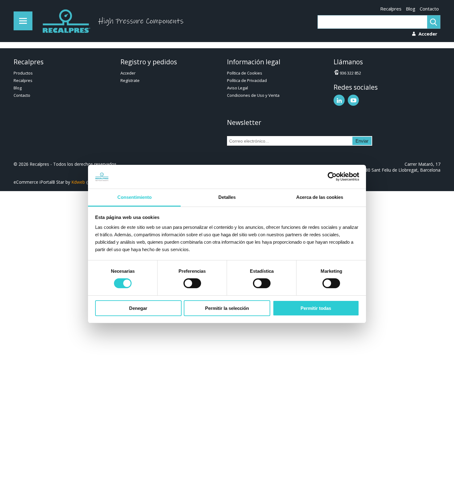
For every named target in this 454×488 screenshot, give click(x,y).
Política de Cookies (244, 73)
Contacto (429, 9)
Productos (23, 73)
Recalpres (390, 9)
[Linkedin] (339, 100)
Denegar (138, 308)
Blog (410, 9)
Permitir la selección (227, 308)
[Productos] (23, 20)
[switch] (192, 283)
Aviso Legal (237, 88)
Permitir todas (316, 308)
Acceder (128, 73)
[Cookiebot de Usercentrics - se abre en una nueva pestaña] (332, 176)
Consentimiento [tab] (134, 197)
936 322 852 (350, 73)
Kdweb (78, 182)
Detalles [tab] (227, 197)
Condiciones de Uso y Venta (253, 95)
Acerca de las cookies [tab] (319, 197)
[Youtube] (353, 100)
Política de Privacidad (247, 80)
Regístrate (130, 80)
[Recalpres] (65, 21)
